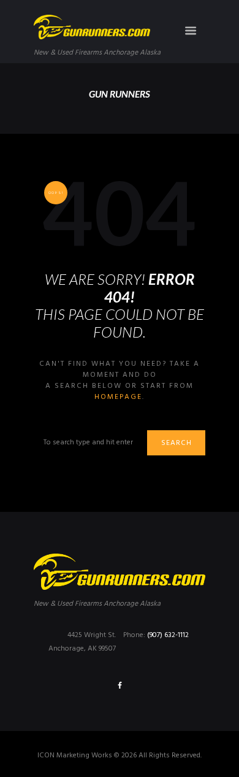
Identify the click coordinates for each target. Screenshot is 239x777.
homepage (118, 397)
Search (176, 443)
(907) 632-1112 (168, 635)
